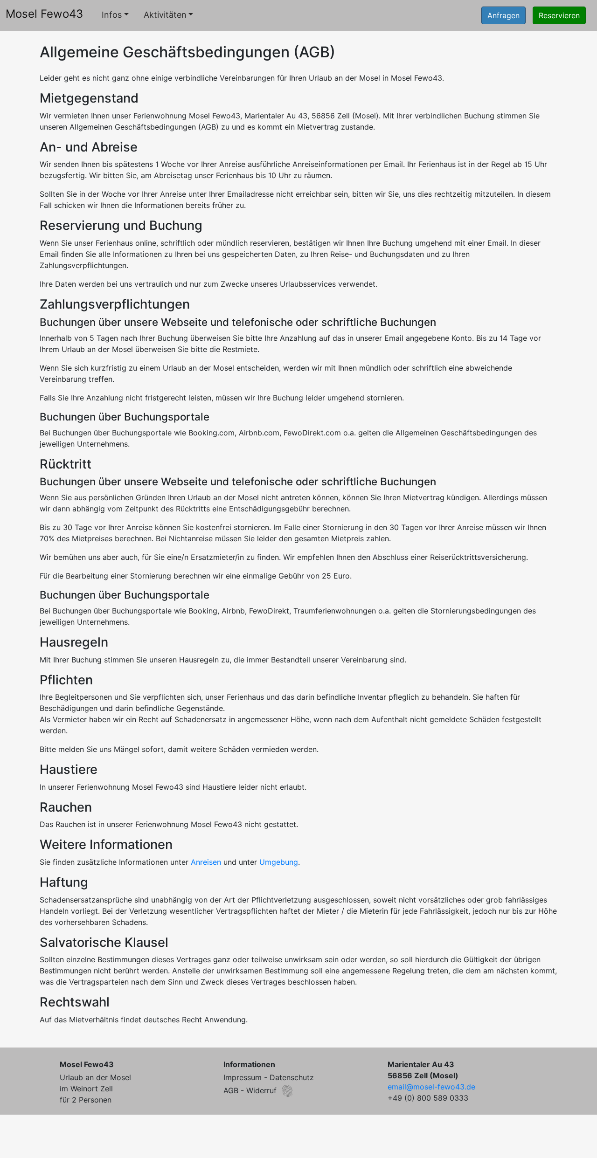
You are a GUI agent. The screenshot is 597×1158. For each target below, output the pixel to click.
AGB (230, 1090)
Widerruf (261, 1090)
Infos (112, 15)
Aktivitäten (165, 15)
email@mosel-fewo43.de (431, 1086)
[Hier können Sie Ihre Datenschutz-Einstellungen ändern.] (287, 1091)
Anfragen (503, 15)
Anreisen (206, 862)
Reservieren (559, 15)
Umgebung (278, 862)
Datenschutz (292, 1077)
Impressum (242, 1077)
